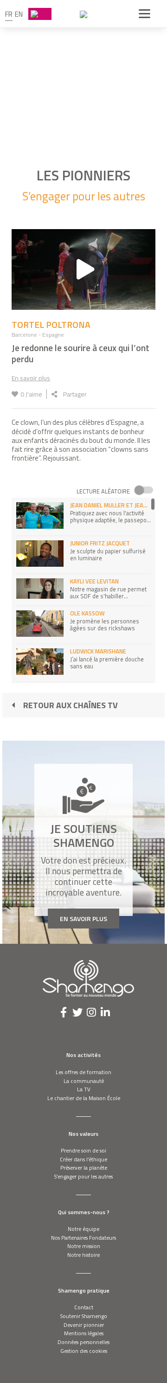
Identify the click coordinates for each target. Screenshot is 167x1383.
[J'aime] (15, 394)
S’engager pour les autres (83, 1176)
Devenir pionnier (84, 1325)
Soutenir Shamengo (83, 1316)
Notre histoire (83, 1255)
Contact (83, 1307)
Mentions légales (83, 1333)
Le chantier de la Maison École (83, 1098)
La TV (83, 1089)
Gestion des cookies (83, 1351)
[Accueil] (83, 14)
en (19, 14)
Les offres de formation (83, 1072)
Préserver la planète (83, 1168)
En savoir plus (31, 378)
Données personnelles (83, 1342)
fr (9, 14)
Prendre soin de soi (83, 1150)
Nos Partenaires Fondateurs (83, 1238)
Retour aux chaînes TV (70, 705)
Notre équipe (83, 1229)
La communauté (84, 1081)
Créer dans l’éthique (83, 1159)
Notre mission (83, 1246)
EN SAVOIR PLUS (83, 918)
